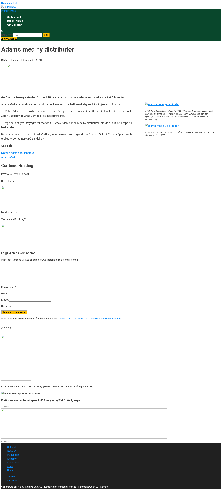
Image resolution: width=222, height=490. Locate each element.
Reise (10, 466)
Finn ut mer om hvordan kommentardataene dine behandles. (89, 318)
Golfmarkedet (15, 17)
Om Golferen (14, 24)
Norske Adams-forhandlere (17, 152)
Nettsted (6, 306)
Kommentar (8, 287)
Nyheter (11, 451)
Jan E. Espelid (12, 60)
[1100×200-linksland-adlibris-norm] (84, 437)
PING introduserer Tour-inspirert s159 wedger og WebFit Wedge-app (40, 400)
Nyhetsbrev (10, 38)
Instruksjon (13, 454)
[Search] (2, 31)
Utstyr (10, 470)
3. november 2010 (32, 60)
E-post (5, 299)
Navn (4, 293)
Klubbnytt (12, 458)
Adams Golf (8, 157)
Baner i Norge (15, 20)
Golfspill (11, 447)
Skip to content (9, 3)
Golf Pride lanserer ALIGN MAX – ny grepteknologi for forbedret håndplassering (47, 386)
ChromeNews (85, 486)
